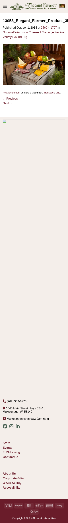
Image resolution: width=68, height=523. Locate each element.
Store (6, 443)
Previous (10, 98)
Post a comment (11, 92)
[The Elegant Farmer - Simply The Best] (33, 6)
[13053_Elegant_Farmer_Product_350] (34, 64)
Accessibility (11, 487)
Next (7, 103)
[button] (5, 6)
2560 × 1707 (49, 27)
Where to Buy (12, 483)
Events (7, 447)
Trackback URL (52, 92)
